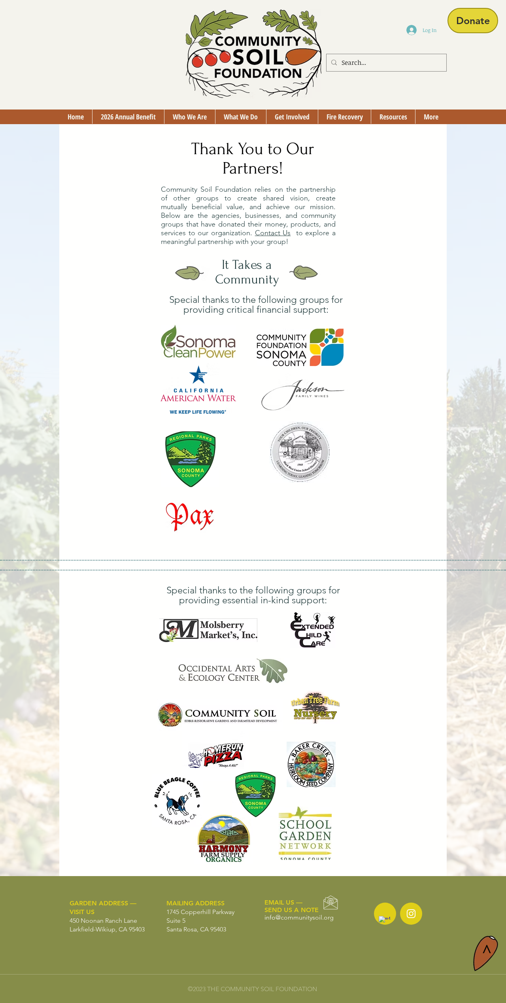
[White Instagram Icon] (411, 914)
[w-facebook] (385, 922)
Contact (269, 233)
